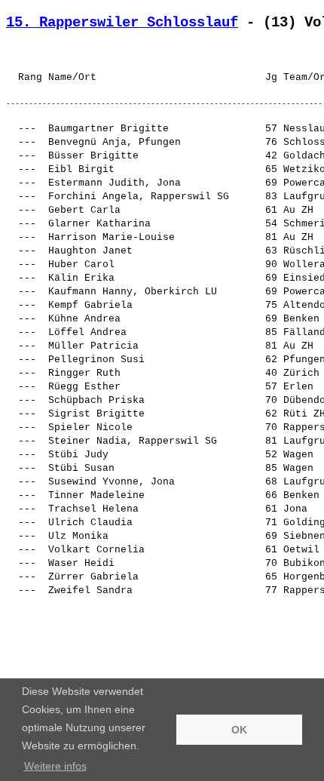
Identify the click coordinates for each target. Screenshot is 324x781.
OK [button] (239, 730)
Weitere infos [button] (55, 766)
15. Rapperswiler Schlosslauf (122, 22)
